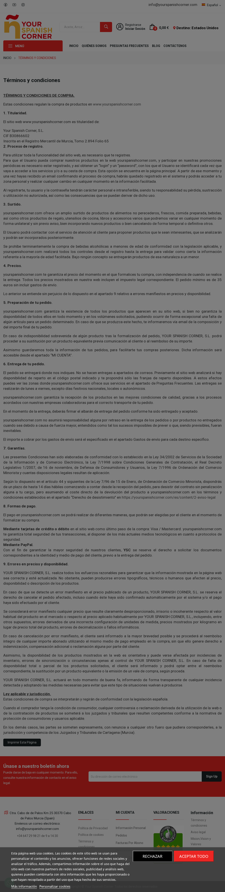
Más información (24, 886)
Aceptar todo (193, 856)
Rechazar (152, 856)
